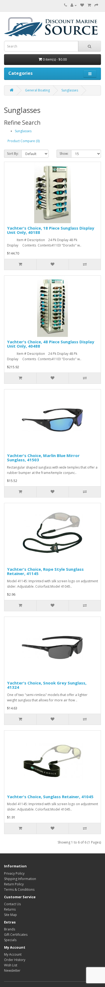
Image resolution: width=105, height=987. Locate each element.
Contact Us (12, 904)
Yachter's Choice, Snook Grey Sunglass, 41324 (46, 685)
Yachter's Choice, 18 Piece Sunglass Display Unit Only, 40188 (50, 230)
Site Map (10, 914)
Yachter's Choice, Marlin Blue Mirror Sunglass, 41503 (43, 458)
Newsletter (12, 970)
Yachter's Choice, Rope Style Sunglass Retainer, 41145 (45, 571)
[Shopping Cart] (89, 5)
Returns (10, 909)
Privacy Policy (14, 873)
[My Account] (74, 5)
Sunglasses (69, 90)
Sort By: (13, 153)
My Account (13, 954)
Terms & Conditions (19, 889)
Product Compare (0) (24, 141)
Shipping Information (20, 878)
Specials (10, 940)
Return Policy (14, 884)
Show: (64, 153)
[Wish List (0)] (82, 5)
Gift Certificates (15, 934)
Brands (9, 929)
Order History (14, 959)
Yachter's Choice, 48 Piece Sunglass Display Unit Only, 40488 (50, 344)
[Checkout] (96, 5)
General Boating (37, 90)
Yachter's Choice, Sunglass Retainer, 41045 (50, 796)
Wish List (10, 965)
